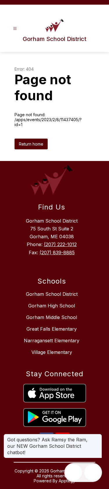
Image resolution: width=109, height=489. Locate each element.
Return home (31, 143)
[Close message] (97, 436)
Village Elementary (51, 352)
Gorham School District (52, 294)
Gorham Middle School (51, 317)
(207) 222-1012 (60, 244)
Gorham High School (51, 306)
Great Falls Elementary (51, 329)
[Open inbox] (74, 472)
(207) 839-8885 (57, 252)
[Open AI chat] (92, 472)
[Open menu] (15, 28)
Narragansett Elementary (51, 340)
